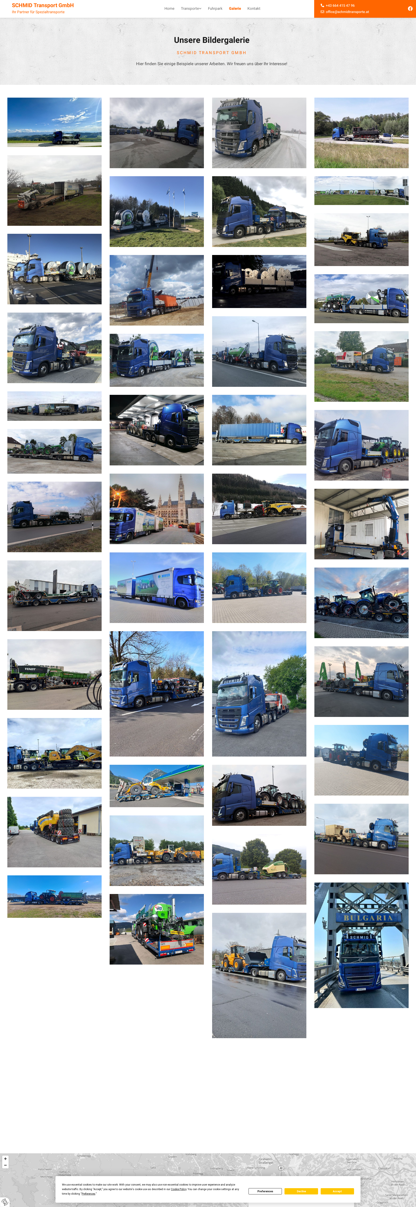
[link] (191, 8)
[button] (208, 1168)
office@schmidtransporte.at (347, 12)
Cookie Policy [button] (178, 1189)
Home (169, 8)
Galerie (235, 8)
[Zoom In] (5, 1135)
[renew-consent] (5, 1202)
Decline (301, 1191)
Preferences (265, 1191)
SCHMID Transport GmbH (43, 6)
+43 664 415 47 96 (340, 5)
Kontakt (253, 8)
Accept (337, 1191)
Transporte (190, 8)
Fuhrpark (215, 8)
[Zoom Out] (5, 1141)
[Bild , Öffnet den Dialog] (54, 122)
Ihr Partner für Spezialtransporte (38, 12)
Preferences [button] (88, 1193)
